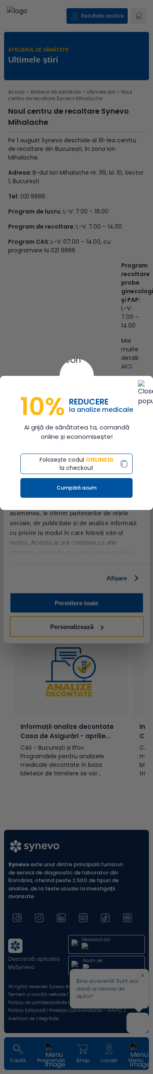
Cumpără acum (77, 487)
